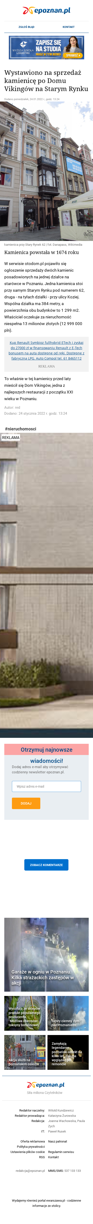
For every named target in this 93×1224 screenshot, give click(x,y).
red (17, 407)
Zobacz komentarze (46, 865)
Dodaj (26, 803)
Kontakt (69, 27)
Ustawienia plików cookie (27, 1152)
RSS (42, 1157)
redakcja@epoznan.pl (30, 1171)
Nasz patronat (57, 1141)
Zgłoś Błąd (26, 27)
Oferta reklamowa (33, 1141)
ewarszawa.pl (55, 1200)
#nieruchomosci (20, 429)
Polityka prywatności (31, 1146)
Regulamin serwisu (61, 1152)
